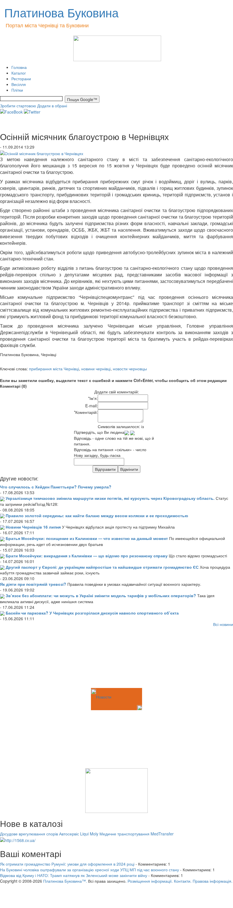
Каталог (18, 73)
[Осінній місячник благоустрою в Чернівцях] (41, 152)
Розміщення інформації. (150, 881)
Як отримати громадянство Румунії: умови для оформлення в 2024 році (67, 864)
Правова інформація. (212, 881)
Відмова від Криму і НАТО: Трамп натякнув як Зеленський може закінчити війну (73, 875)
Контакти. (183, 881)
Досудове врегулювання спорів (29, 834)
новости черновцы (130, 368)
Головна (19, 67)
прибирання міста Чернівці (54, 368)
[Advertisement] (28, 658)
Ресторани (21, 78)
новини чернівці (96, 368)
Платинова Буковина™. (65, 881)
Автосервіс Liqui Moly (78, 834)
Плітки (17, 90)
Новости (103, 697)
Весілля (18, 84)
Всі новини (223, 624)
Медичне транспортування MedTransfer (136, 834)
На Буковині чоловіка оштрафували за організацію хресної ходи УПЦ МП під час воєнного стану (89, 869)
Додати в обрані (52, 105)
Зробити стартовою (18, 105)
